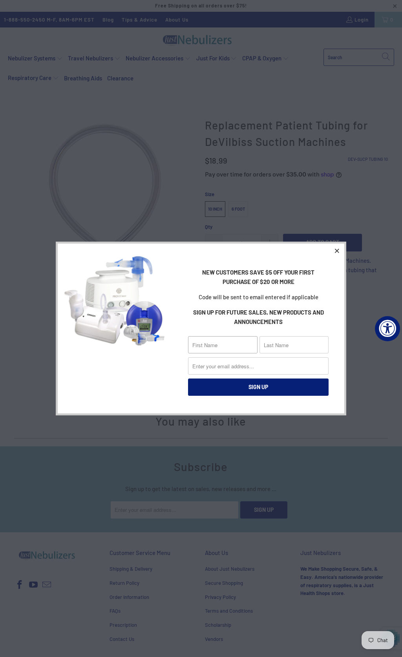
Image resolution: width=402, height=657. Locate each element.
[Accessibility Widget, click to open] (387, 328)
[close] (337, 251)
